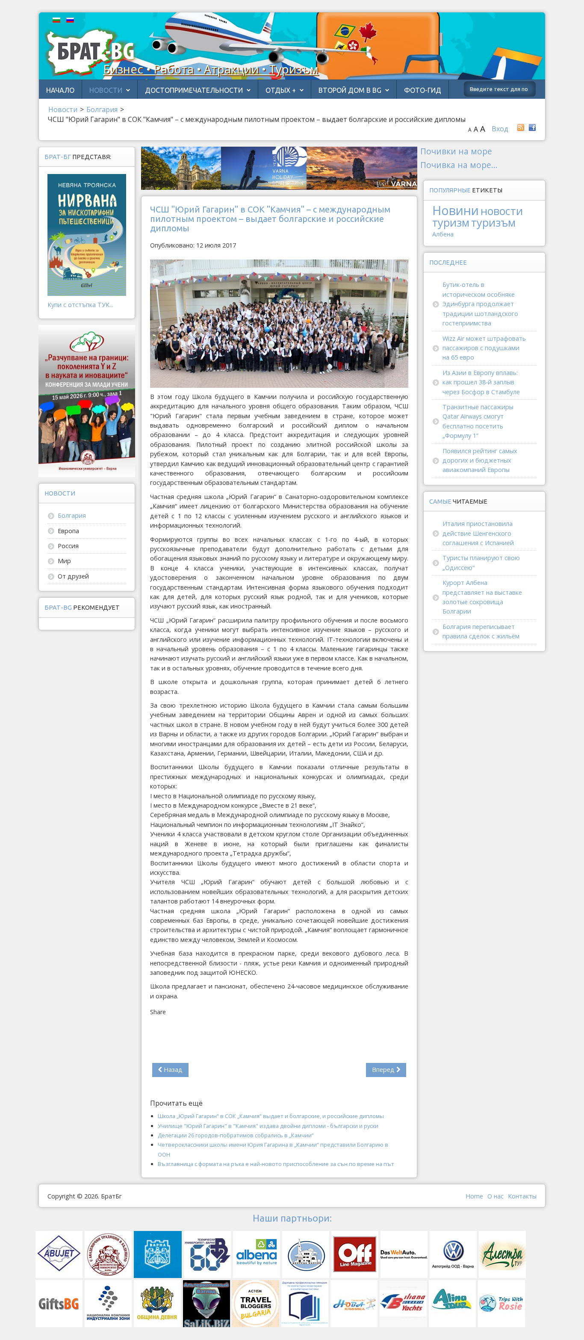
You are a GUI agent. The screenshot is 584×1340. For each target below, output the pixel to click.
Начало (60, 90)
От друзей (73, 576)
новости (502, 211)
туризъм (493, 222)
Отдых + (280, 90)
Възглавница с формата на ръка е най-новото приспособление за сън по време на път (276, 1164)
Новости (105, 90)
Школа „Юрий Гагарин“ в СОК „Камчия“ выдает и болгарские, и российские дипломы (271, 1116)
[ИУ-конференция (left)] (86, 400)
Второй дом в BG (350, 90)
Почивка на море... (459, 165)
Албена (443, 234)
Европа (68, 531)
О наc (495, 1196)
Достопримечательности (194, 90)
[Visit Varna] (279, 167)
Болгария (72, 515)
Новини (455, 210)
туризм (450, 222)
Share (158, 1012)
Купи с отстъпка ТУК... (80, 305)
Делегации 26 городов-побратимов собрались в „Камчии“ (236, 1135)
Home (474, 1196)
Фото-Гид (422, 90)
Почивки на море (456, 151)
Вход (500, 128)
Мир (64, 561)
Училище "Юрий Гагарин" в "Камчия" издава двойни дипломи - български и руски (268, 1126)
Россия (68, 546)
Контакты (522, 1196)
